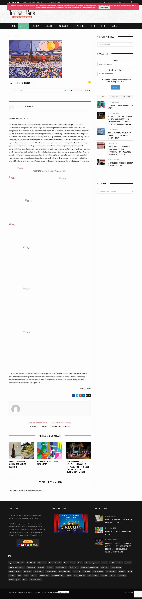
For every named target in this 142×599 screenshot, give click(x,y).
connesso (21, 490)
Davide (49, 592)
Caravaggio (73, 567)
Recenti (115, 97)
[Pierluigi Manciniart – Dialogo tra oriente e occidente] (21, 450)
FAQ (125, 2)
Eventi (49, 26)
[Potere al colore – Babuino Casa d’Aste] (49, 450)
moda (130, 571)
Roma (69, 575)
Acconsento (104, 8)
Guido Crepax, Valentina (61, 426)
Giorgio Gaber (51, 571)
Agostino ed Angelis (16, 563)
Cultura (35, 26)
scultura (104, 575)
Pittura (88, 90)
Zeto (24, 580)
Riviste (104, 26)
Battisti (49, 567)
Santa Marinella (79, 575)
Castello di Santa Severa (89, 567)
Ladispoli (77, 571)
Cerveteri (104, 567)
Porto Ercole (44, 575)
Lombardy (86, 571)
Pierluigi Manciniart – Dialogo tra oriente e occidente (18, 464)
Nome (115, 60)
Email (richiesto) (115, 70)
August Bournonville (16, 567)
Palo (19, 575)
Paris (26, 575)
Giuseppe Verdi (64, 571)
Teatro (112, 575)
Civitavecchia (116, 567)
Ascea (105, 563)
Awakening (31, 567)
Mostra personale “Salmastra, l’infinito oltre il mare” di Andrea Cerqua (48, 2)
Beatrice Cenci (61, 567)
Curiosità (63, 26)
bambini (41, 567)
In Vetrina (80, 26)
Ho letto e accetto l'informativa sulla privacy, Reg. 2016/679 (116, 81)
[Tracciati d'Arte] (22, 14)
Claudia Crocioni (14, 571)
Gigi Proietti (38, 571)
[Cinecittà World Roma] (71, 523)
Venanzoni (122, 575)
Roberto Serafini (57, 575)
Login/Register (115, 2)
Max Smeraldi (98, 571)
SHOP (93, 26)
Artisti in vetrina (75, 90)
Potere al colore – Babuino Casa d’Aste (49, 463)
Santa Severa (93, 575)
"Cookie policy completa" (88, 7)
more (88, 395)
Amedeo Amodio (54, 563)
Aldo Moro (41, 563)
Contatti (116, 26)
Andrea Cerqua (69, 563)
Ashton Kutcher (116, 563)
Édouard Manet (35, 580)
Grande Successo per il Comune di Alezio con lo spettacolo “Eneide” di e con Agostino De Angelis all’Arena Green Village (77, 467)
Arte (22, 26)
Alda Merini (31, 563)
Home (13, 26)
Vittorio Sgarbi (14, 580)
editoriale (27, 571)
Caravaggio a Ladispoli (38, 426)
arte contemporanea (92, 563)
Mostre (11, 575)
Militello (121, 571)
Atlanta (128, 563)
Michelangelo (110, 571)
